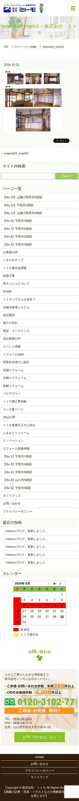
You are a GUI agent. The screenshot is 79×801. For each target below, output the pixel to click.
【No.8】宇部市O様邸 (17, 236)
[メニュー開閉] (73, 8)
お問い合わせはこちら (39, 737)
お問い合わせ (12, 503)
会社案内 (9, 315)
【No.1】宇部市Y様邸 (17, 456)
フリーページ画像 (25, 46)
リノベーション (13, 440)
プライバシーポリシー (17, 511)
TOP (5, 46)
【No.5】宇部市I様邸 (17, 488)
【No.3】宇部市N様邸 (17, 472)
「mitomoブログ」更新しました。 (25, 531)
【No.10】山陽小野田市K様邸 (22, 197)
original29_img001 (16, 153)
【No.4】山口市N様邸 (17, 480)
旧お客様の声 (12, 338)
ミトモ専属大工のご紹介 (19, 425)
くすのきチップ (13, 260)
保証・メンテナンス (16, 330)
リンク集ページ (13, 409)
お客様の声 (10, 252)
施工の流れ (10, 322)
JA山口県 (9, 417)
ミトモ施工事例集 (15, 401)
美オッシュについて (16, 283)
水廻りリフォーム (15, 377)
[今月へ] (54, 583)
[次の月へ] (62, 583)
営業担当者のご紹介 (16, 362)
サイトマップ (12, 495)
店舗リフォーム (13, 370)
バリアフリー (12, 393)
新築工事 (9, 275)
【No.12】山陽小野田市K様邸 (22, 213)
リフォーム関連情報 (16, 448)
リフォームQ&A (13, 354)
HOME (7, 291)
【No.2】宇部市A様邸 (17, 464)
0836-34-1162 (22, 718)
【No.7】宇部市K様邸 (17, 228)
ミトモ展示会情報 (15, 268)
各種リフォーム (13, 385)
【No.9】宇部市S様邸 (17, 244)
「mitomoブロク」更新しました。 (25, 554)
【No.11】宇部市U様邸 (18, 205)
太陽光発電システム (16, 307)
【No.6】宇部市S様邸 (17, 220)
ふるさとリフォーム (16, 433)
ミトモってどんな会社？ (19, 299)
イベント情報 (12, 346)
